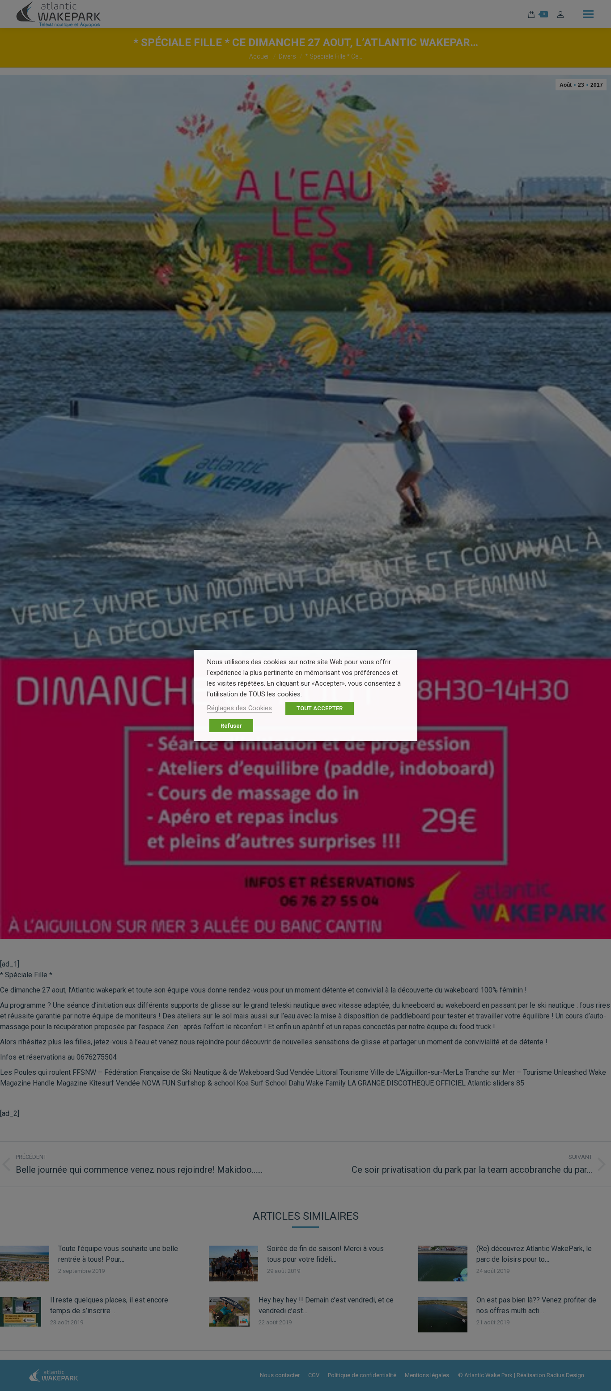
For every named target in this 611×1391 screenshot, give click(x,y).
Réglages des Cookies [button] (239, 708)
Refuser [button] (231, 725)
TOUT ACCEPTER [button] (320, 708)
